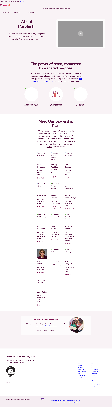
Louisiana (80, 367)
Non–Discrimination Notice (61, 402)
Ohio (79, 373)
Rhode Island (81, 375)
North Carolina (82, 371)
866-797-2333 (6, 12)
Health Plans (94, 378)
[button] (81, 33)
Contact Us (94, 373)
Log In (22, 1)
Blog (92, 365)
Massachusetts (82, 369)
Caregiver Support (47, 8)
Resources (59, 8)
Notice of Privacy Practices (66, 400)
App (92, 363)
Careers (93, 367)
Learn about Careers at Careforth (45, 330)
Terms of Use (76, 400)
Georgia (80, 363)
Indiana (80, 365)
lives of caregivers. (51, 326)
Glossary (93, 375)
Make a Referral (95, 382)
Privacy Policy (55, 400)
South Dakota (81, 378)
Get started (17, 12)
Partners (64, 8)
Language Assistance (74, 402)
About (68, 8)
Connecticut (81, 361)
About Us (93, 361)
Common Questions (96, 371)
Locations (54, 8)
